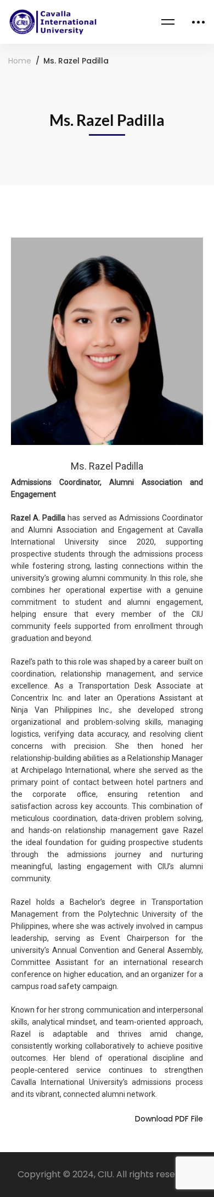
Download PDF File (169, 1118)
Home (19, 60)
